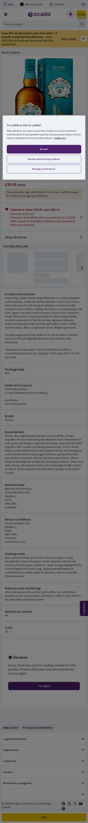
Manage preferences (43, 169)
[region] (44, 147)
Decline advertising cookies (44, 158)
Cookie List (60, 137)
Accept (44, 148)
